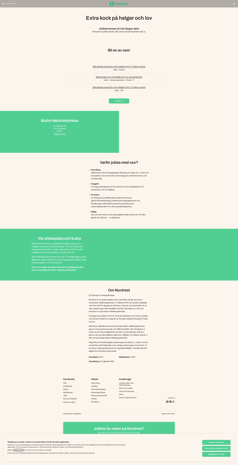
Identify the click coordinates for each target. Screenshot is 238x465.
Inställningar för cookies (216, 454)
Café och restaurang (126, 391)
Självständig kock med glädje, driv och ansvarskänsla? (119, 77)
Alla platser (95, 402)
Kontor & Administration (128, 398)
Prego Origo (95, 383)
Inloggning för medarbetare (72, 414)
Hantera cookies (69, 402)
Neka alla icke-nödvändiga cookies (216, 448)
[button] (234, 3)
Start (65, 383)
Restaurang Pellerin (98, 392)
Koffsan (94, 399)
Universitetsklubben (98, 389)
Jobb (65, 395)
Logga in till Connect (168, 414)
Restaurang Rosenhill (99, 395)
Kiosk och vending (125, 388)
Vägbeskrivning (59, 134)
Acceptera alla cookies (216, 442)
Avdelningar (67, 386)
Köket (121, 394)
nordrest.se (171, 398)
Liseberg (94, 386)
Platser (65, 389)
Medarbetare (68, 392)
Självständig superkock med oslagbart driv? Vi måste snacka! (119, 66)
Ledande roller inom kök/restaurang (126, 384)
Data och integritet (70, 399)
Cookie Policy (18, 450)
